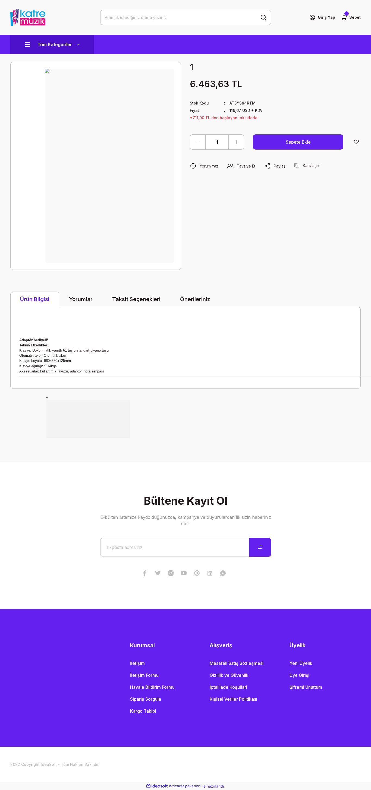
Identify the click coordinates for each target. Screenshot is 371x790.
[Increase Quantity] (236, 142)
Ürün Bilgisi (34, 299)
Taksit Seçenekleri (136, 299)
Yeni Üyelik (301, 663)
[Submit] (260, 547)
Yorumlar (81, 299)
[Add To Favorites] (356, 142)
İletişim (137, 663)
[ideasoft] (157, 786)
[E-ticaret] (185, 786)
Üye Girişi (299, 675)
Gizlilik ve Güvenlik (229, 675)
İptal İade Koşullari (228, 687)
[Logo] (27, 17)
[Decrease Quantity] (197, 142)
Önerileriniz (195, 299)
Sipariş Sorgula (145, 699)
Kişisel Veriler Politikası (233, 699)
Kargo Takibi (143, 711)
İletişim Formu (144, 675)
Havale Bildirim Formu (152, 687)
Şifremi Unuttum (306, 687)
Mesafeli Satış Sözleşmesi (236, 663)
